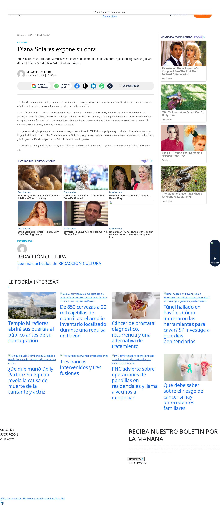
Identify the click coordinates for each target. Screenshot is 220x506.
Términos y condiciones (36, 498)
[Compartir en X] (85, 86)
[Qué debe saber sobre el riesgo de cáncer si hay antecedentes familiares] (188, 368)
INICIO (20, 35)
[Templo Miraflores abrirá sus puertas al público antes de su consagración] (32, 306)
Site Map (55, 498)
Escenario (43, 35)
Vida (30, 35)
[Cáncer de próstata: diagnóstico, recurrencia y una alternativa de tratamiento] (136, 306)
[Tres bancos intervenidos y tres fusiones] (84, 356)
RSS (63, 498)
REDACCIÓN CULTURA (38, 72)
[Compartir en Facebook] (77, 86)
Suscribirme (135, 459)
